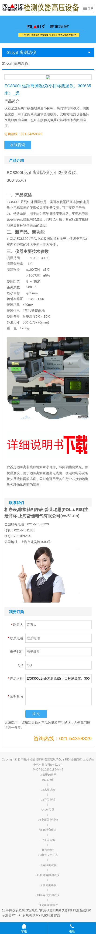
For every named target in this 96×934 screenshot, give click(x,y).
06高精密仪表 (48, 829)
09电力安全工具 (48, 855)
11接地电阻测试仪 (48, 875)
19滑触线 (79, 910)
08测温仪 (48, 850)
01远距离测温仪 (21, 52)
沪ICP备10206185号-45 (48, 769)
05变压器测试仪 (48, 819)
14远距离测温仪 (48, 905)
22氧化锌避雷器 (48, 915)
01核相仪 (48, 779)
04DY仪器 (47, 809)
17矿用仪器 (44, 910)
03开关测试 (48, 799)
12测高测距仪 (48, 885)
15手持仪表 (10, 910)
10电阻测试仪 (48, 865)
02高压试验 (48, 789)
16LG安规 (27, 910)
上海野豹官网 (48, 774)
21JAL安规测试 (24, 915)
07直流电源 (48, 840)
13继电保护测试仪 (48, 895)
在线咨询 (17, 145)
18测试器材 (62, 910)
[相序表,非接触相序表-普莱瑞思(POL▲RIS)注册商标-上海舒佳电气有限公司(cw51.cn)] (40, 7)
